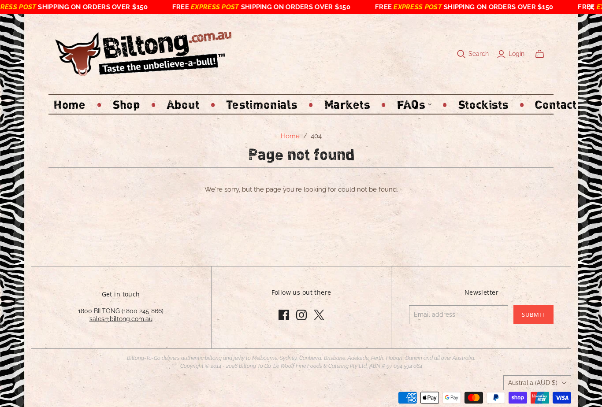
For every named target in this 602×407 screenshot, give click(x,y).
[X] (319, 315)
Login (516, 53)
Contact (555, 104)
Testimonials (261, 104)
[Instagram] (301, 315)
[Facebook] (284, 315)
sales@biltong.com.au (120, 318)
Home (70, 104)
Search (478, 53)
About (183, 104)
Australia (532, 382)
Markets (347, 104)
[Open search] (461, 54)
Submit (533, 314)
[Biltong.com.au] (143, 54)
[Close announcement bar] (591, 7)
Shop (126, 104)
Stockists (483, 104)
